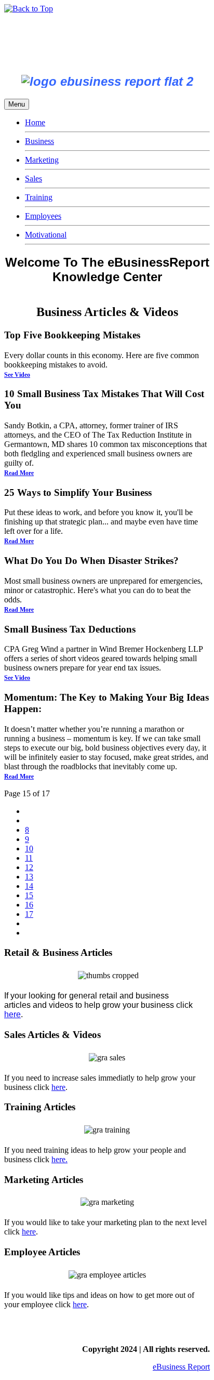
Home (35, 122)
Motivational (45, 234)
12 (29, 867)
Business (39, 141)
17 (29, 914)
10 (29, 848)
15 (29, 895)
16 (29, 904)
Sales (33, 178)
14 (29, 886)
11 (29, 857)
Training (38, 197)
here (12, 1014)
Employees (43, 216)
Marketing (42, 159)
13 (29, 876)
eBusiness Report (181, 1366)
